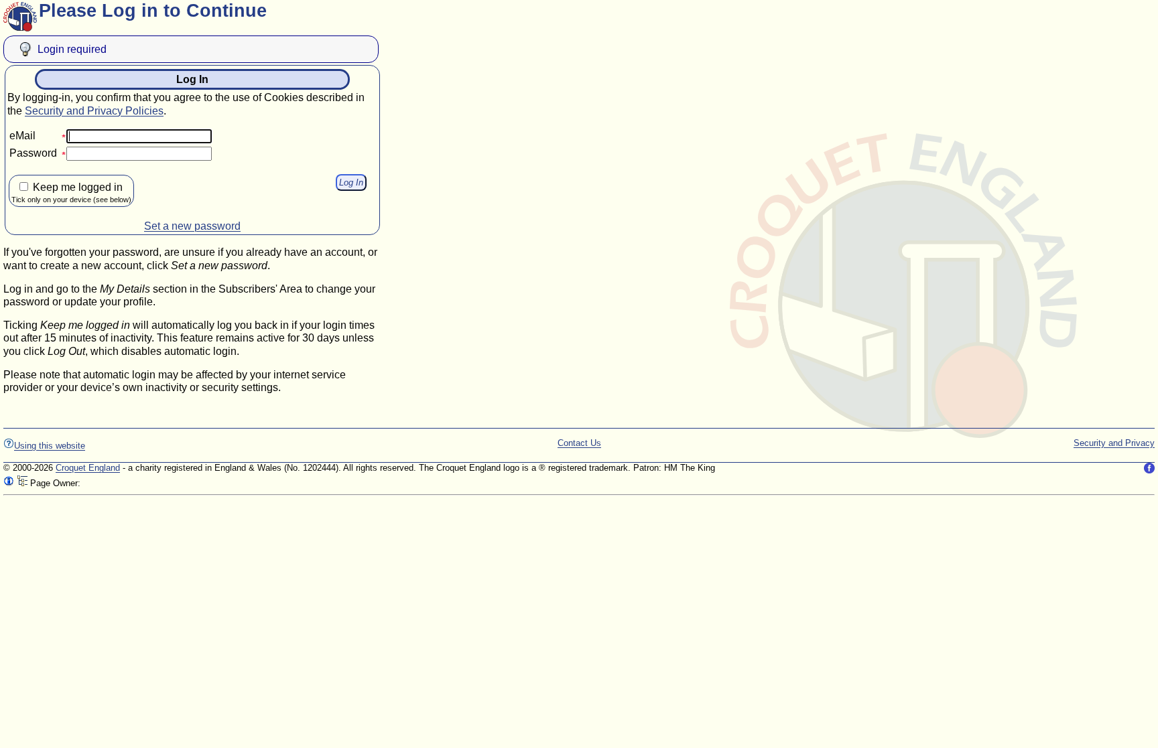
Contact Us (579, 443)
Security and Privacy (1114, 443)
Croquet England (88, 468)
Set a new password (192, 226)
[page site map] (22, 483)
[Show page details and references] (8, 483)
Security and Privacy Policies (94, 111)
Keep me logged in (71, 192)
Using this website (49, 446)
